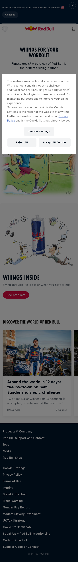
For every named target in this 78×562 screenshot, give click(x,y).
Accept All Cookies (54, 142)
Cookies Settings (39, 131)
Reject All (22, 142)
